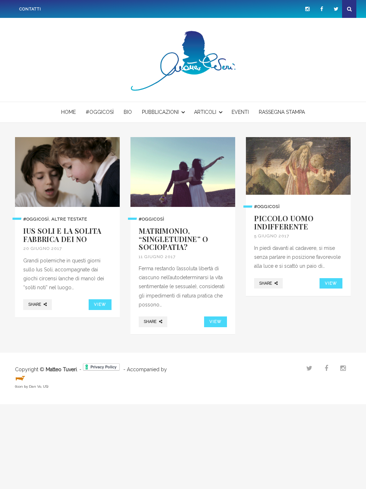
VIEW (100, 304)
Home (68, 112)
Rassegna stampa (282, 112)
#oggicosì (100, 112)
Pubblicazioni (160, 112)
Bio (128, 112)
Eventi (240, 112)
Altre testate (69, 219)
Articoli (205, 112)
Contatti (30, 9)
